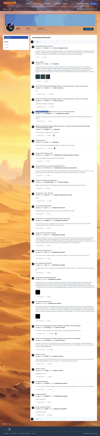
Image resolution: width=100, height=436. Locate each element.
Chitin (46, 142)
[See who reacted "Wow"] (54, 148)
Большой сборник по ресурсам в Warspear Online (50, 166)
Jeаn (38, 48)
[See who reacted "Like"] (53, 135)
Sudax (46, 64)
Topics (7, 44)
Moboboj (47, 396)
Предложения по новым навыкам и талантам (66, 155)
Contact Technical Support (24, 433)
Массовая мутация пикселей (44, 46)
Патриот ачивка (40, 354)
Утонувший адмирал (42, 381)
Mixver (46, 48)
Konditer (47, 383)
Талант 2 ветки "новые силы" (44, 153)
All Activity (8, 37)
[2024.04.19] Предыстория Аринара (46, 180)
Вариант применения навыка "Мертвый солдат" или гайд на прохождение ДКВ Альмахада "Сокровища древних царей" (63, 126)
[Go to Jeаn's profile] (33, 47)
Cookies (33, 433)
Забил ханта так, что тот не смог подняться (62, 111)
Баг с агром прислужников (43, 206)
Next (38, 41)
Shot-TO (47, 195)
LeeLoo (46, 88)
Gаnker (46, 408)
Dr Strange (47, 327)
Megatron (47, 220)
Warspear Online (49, 182)
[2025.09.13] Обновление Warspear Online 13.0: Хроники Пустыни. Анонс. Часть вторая (62, 86)
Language (6, 433)
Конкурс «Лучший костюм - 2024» (63, 195)
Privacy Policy (14, 433)
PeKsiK (46, 356)
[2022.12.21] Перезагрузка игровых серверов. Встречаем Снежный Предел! (58, 325)
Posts (6, 47)
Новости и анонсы (58, 88)
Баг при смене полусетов (43, 407)
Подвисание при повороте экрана (46, 233)
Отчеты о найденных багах (60, 48)
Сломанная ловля (41, 394)
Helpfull (47, 129)
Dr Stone (47, 167)
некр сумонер (40, 62)
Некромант (56, 64)
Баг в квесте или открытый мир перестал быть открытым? (53, 218)
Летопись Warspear (63, 182)
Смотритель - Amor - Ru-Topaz (44, 193)
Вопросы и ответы (58, 356)
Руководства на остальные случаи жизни (65, 167)
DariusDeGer (48, 113)
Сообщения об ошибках (62, 113)
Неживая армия (40, 140)
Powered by (90, 433)
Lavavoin (47, 155)
